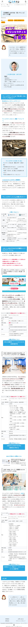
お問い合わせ (21, 618)
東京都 (3, 22)
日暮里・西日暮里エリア (19, 20)
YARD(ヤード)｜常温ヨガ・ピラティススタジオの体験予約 (14, 568)
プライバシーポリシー (20, 620)
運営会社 (7, 620)
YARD (22, 493)
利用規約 (7, 618)
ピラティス (5, 20)
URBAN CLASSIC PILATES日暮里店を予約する (14, 446)
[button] (25, 344)
